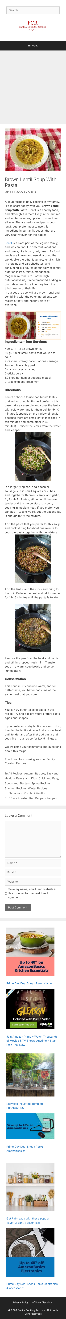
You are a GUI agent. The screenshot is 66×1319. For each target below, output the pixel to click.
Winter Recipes (37, 788)
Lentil (8, 243)
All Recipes (15, 773)
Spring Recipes (40, 783)
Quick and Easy (48, 778)
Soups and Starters (17, 783)
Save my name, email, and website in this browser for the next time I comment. (32, 893)
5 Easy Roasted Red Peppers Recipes (32, 798)
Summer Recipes (15, 788)
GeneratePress (33, 1313)
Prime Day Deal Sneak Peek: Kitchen (30, 983)
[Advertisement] (33, 85)
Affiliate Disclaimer (43, 1302)
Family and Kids (26, 778)
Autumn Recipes (34, 773)
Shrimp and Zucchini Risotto (26, 793)
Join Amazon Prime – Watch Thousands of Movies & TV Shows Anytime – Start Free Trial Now (32, 1040)
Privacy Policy (20, 1302)
